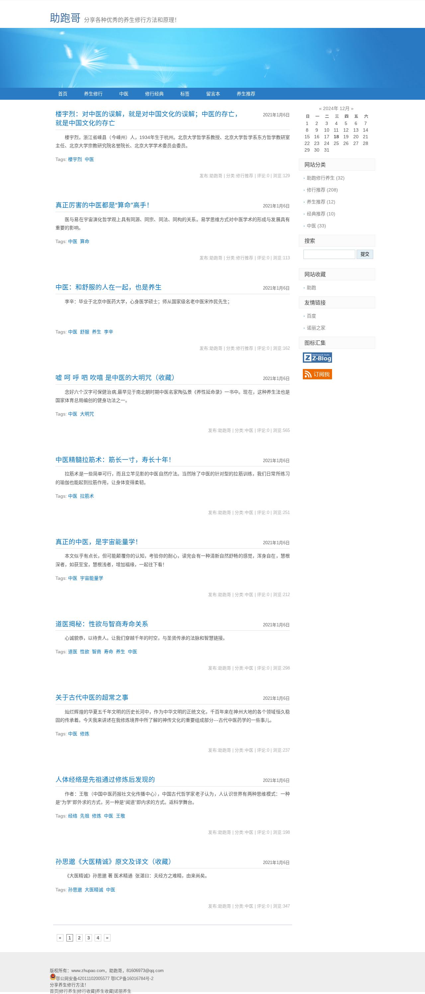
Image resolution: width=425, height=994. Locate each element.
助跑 (311, 287)
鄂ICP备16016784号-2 (132, 978)
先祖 (84, 815)
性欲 (84, 651)
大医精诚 (94, 889)
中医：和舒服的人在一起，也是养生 (108, 287)
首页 (62, 93)
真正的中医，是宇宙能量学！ (98, 542)
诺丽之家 (316, 327)
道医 (72, 651)
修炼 (84, 733)
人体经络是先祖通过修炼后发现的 (105, 779)
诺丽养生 (122, 991)
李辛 (108, 331)
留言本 (213, 93)
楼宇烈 (75, 159)
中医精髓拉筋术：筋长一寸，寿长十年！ (115, 459)
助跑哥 (65, 18)
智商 (96, 651)
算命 (84, 241)
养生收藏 (104, 991)
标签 (185, 93)
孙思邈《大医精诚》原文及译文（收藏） (115, 861)
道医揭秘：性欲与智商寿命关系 (101, 624)
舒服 (84, 331)
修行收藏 (86, 991)
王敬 (120, 815)
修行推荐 (322, 189)
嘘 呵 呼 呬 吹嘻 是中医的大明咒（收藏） (116, 377)
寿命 (108, 651)
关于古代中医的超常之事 (91, 697)
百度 (311, 315)
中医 (123, 93)
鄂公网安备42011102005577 (83, 978)
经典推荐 (321, 213)
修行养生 (68, 991)
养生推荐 (246, 93)
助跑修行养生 (326, 178)
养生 (96, 331)
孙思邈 (75, 889)
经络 (72, 815)
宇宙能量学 (91, 578)
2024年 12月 (336, 108)
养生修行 (93, 93)
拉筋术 (87, 496)
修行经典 (154, 93)
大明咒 (87, 414)
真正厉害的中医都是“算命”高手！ (104, 205)
